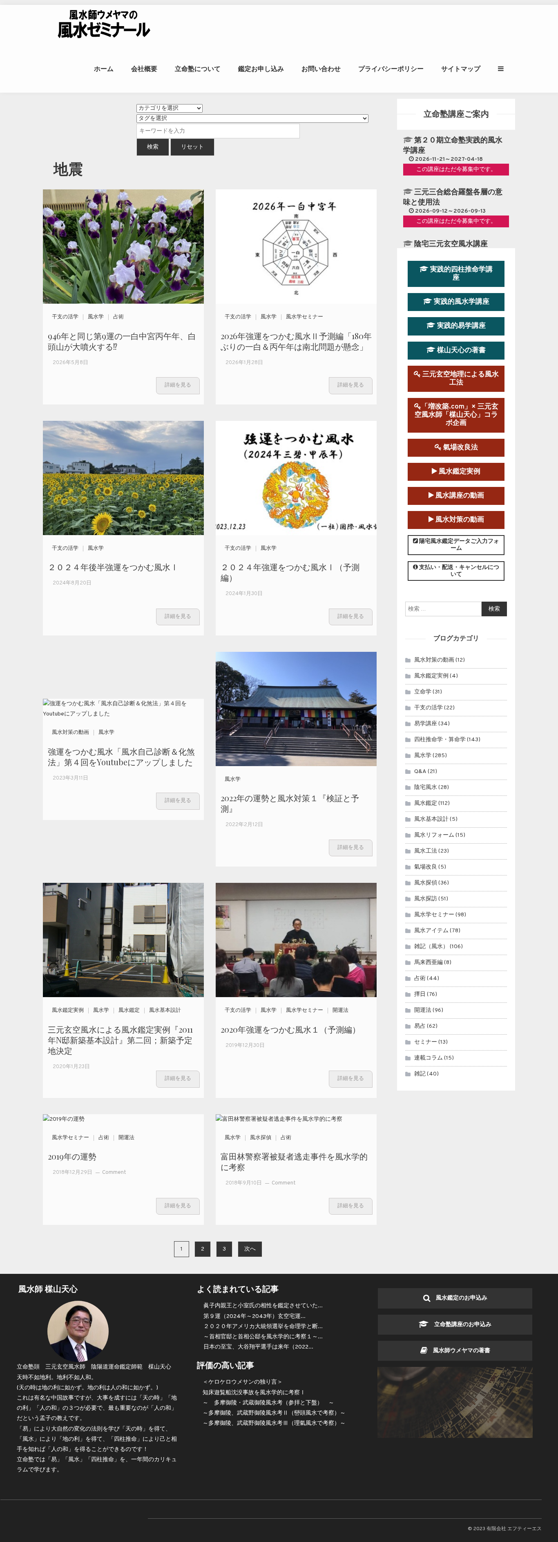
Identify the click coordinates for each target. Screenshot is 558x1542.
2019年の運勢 (72, 1156)
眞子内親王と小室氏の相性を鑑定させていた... (263, 1305)
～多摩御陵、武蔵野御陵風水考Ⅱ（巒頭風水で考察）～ (274, 1413)
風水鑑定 (129, 1010)
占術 (118, 317)
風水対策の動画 (70, 732)
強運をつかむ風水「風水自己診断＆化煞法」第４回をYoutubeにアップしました (121, 756)
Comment (114, 1172)
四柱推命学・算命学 (440, 739)
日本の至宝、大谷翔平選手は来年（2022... (258, 1347)
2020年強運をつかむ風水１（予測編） (290, 1029)
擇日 (420, 994)
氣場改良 (425, 867)
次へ (250, 1249)
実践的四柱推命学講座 (461, 273)
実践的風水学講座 (460, 302)
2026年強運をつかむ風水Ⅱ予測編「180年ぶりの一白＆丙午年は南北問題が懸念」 (296, 341)
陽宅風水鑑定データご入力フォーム (458, 545)
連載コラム (428, 1058)
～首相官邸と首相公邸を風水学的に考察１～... (263, 1336)
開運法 (340, 1010)
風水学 (96, 317)
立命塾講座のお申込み (460, 1324)
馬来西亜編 (428, 962)
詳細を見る (178, 385)
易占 (420, 1026)
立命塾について (198, 68)
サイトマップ (460, 68)
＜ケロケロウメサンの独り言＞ (243, 1382)
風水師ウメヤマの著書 (458, 1350)
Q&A (420, 771)
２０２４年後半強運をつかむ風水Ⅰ (113, 566)
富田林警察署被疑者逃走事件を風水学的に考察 (294, 1161)
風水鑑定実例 (68, 1010)
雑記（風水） (431, 946)
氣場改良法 (460, 447)
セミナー (425, 1042)
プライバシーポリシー (391, 68)
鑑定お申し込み (261, 68)
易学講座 (425, 723)
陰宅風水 (425, 787)
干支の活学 (65, 317)
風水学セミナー (304, 317)
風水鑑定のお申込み (458, 1298)
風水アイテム (431, 930)
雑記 (420, 1074)
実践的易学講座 (460, 326)
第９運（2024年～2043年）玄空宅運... (254, 1316)
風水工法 (425, 851)
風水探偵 (260, 1138)
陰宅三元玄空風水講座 (451, 244)
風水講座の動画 (459, 495)
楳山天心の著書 (460, 350)
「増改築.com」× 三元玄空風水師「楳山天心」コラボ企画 (456, 414)
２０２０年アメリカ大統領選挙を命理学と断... (263, 1326)
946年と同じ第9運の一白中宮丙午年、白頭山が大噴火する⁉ (122, 341)
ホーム (104, 68)
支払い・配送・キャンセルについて (458, 571)
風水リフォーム (434, 835)
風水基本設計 (165, 1010)
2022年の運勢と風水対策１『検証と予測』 (290, 803)
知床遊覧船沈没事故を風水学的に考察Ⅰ (254, 1392)
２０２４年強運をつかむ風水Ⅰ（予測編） (290, 572)
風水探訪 (425, 898)
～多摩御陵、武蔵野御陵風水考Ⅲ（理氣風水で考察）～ (274, 1423)
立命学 (422, 692)
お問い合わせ (321, 68)
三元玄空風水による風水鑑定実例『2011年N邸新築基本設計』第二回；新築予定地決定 (120, 1040)
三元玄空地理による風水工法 (460, 378)
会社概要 (144, 68)
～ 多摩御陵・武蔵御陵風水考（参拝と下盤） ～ (268, 1403)
